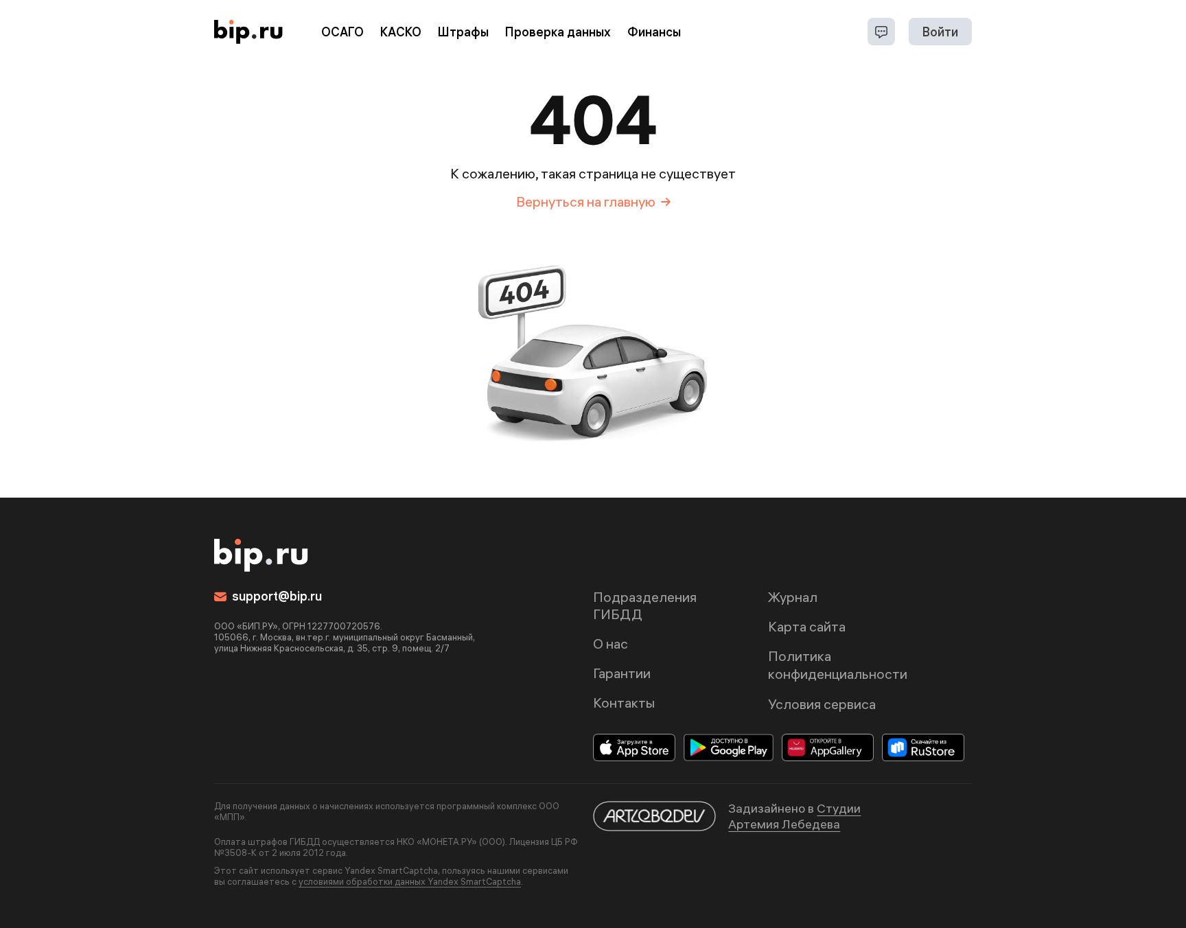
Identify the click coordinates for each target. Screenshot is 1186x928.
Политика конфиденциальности (837, 664)
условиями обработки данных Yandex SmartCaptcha (410, 881)
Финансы (654, 32)
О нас (610, 643)
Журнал (792, 596)
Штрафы (463, 32)
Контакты (624, 702)
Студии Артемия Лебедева (794, 816)
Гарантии (622, 673)
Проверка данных (558, 32)
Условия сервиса (822, 703)
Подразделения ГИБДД (645, 605)
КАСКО (400, 32)
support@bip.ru (277, 596)
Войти (940, 32)
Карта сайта (807, 626)
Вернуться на (585, 201)
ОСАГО (342, 32)
